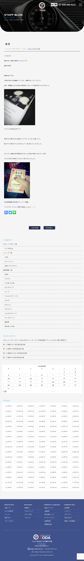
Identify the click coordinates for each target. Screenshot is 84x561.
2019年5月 (42, 467)
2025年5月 (20, 416)
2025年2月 (53, 416)
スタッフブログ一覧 (34, 49)
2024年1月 (42, 426)
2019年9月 (75, 462)
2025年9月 (53, 411)
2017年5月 (75, 482)
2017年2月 (31, 487)
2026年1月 (8, 411)
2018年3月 (42, 477)
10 (9, 378)
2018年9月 (53, 472)
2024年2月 (31, 426)
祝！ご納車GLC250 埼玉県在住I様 (15, 353)
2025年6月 (8, 416)
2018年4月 (31, 477)
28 (53, 385)
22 (64, 382)
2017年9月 (31, 482)
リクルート (67, 511)
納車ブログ (8, 517)
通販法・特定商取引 (69, 521)
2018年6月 (8, 477)
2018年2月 (53, 477)
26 (31, 385)
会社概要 (66, 508)
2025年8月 (64, 411)
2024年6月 (64, 421)
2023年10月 (75, 426)
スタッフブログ (14, 20)
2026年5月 (42, 406)
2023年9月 (8, 431)
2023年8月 (20, 431)
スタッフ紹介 (28, 514)
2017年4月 (8, 487)
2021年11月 (19, 447)
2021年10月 (30, 447)
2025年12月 (19, 411)
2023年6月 (42, 431)
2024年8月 (42, 421)
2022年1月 (75, 441)
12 (31, 378)
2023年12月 (53, 426)
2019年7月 (20, 467)
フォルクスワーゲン (11, 296)
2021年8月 (53, 447)
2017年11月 (8, 482)
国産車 (7, 322)
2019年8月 (8, 467)
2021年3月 (31, 452)
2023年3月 (75, 431)
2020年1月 (31, 462)
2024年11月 (8, 421)
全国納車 (47, 511)
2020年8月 (31, 457)
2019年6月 (31, 467)
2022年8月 (75, 436)
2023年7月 (31, 431)
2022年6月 (20, 441)
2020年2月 (20, 462)
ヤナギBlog (9, 248)
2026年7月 (20, 406)
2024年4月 (8, 426)
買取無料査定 (48, 524)
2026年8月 (8, 406)
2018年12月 (19, 472)
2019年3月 (64, 467)
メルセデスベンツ (11, 313)
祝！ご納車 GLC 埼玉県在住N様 (14, 344)
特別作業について (49, 514)
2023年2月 (8, 436)
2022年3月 (53, 441)
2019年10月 (64, 462)
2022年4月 (42, 441)
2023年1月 (20, 436)
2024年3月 (20, 426)
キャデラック (9, 287)
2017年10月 (19, 482)
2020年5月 (64, 457)
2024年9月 (31, 421)
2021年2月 (42, 452)
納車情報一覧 (7, 270)
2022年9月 (64, 436)
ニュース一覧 (7, 253)
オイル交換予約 (9, 511)
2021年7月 (64, 447)
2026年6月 (31, 406)
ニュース (7, 514)
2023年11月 (64, 426)
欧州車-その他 (10, 326)
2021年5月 (8, 452)
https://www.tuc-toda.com (44, 552)
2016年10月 (75, 487)
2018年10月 (42, 472)
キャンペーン (9, 261)
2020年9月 (20, 457)
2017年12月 (75, 477)
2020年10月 (8, 457)
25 (20, 385)
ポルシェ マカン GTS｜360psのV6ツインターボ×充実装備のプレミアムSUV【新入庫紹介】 (35, 340)
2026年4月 (53, 406)
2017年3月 (20, 487)
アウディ (8, 279)
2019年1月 (8, 472)
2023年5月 (53, 431)
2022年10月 (53, 436)
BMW (6, 274)
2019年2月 (75, 467)
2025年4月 (31, 416)
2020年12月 (64, 452)
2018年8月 (64, 472)
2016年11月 (64, 487)
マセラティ (8, 309)
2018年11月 (30, 472)
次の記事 (49, 228)
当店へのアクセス (11, 266)
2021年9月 (42, 447)
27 (42, 385)
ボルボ (7, 300)
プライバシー (68, 514)
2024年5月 (75, 421)
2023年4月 (64, 431)
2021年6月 (75, 447)
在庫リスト (52, 4)
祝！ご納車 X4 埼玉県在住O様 (13, 357)
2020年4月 (75, 457)
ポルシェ (8, 305)
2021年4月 (20, 452)
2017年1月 (42, 487)
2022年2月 (64, 441)
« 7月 (5, 391)
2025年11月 (30, 411)
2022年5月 (31, 441)
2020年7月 (42, 457)
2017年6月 (64, 482)
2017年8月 (42, 482)
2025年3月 (42, 416)
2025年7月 (75, 411)
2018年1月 (64, 477)
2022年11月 (42, 436)
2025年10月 (42, 411)
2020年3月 (8, 462)
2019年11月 (53, 462)
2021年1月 (53, 452)
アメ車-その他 (9, 283)
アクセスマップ (29, 511)
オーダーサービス (49, 517)
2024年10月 (19, 421)
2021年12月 (8, 447)
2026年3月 (64, 406)
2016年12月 (53, 487)
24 (9, 385)
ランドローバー (10, 318)
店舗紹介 (27, 508)
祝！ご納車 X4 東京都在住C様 (13, 349)
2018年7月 (75, 472)
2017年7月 (53, 482)
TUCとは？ (28, 517)
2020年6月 (53, 457)
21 (53, 382)
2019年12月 (42, 462)
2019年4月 (53, 467)
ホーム (6, 20)
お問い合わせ (68, 517)
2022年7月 (8, 441)
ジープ (7, 292)
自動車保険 (48, 521)
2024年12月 (75, 416)
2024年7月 (53, 421)
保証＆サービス (49, 508)
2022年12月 (30, 436)
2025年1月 (64, 416)
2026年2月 (75, 406)
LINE (55, 4)
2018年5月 (20, 477)
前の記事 (35, 228)
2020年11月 (75, 452)
